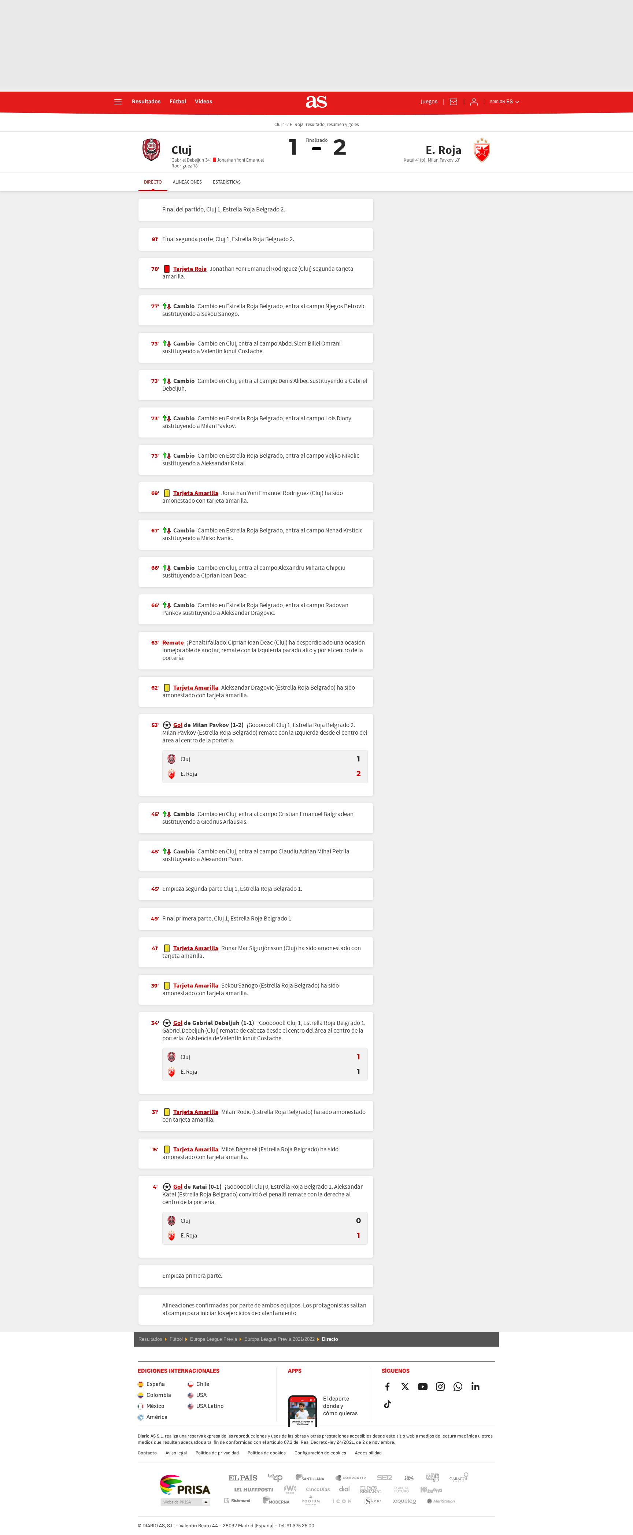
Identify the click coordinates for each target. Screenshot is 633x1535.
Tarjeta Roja (190, 269)
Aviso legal (176, 1453)
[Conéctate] (474, 101)
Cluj (185, 759)
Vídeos (203, 102)
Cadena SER (384, 1477)
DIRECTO (153, 182)
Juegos (429, 102)
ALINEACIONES (187, 182)
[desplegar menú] (118, 102)
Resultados (146, 102)
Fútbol (178, 102)
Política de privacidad (217, 1453)
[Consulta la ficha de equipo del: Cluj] (171, 759)
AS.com (409, 1477)
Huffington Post (253, 1489)
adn (433, 1477)
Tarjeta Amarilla (195, 493)
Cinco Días (315, 1489)
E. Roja (189, 774)
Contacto (147, 1453)
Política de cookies (267, 1453)
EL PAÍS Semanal (369, 1489)
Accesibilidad (368, 1453)
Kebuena (426, 1489)
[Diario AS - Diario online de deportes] (316, 102)
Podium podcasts (276, 1501)
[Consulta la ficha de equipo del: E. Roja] (171, 773)
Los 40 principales (275, 1477)
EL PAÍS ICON (310, 1501)
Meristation (404, 1501)
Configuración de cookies (320, 1453)
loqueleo (373, 1501)
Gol (177, 725)
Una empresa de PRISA (184, 1485)
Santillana (309, 1477)
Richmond (456, 1489)
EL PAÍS (243, 1477)
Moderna (237, 1500)
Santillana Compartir (350, 1477)
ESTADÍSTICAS (227, 182)
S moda (341, 1501)
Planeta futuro (395, 1489)
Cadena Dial (343, 1489)
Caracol (459, 1477)
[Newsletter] (453, 101)
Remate (173, 642)
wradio (292, 1489)
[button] (185, 1502)
